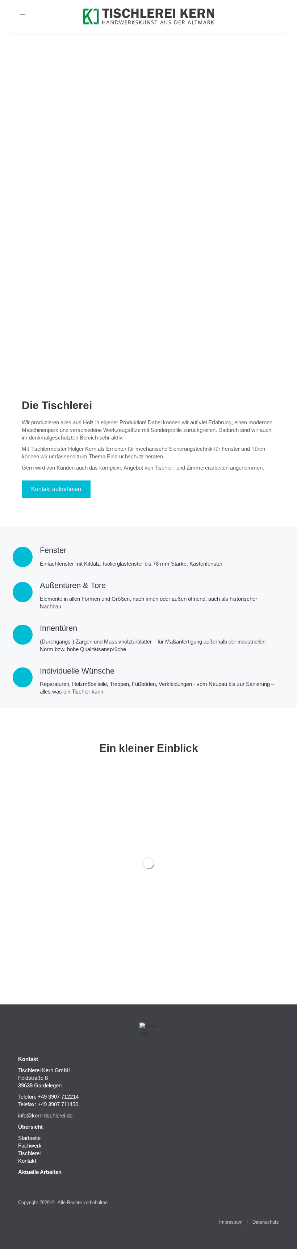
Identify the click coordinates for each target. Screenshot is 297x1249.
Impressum (231, 1222)
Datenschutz (265, 1222)
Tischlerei (29, 1153)
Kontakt (27, 1161)
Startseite (29, 1138)
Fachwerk (30, 1145)
